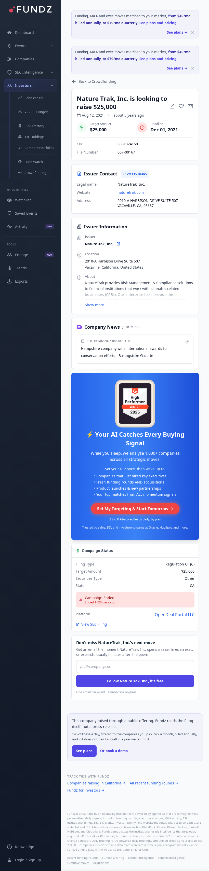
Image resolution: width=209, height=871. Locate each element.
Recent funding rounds (82, 858)
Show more (94, 304)
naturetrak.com (130, 192)
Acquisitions (101, 863)
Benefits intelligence (171, 858)
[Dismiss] (192, 32)
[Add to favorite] (181, 106)
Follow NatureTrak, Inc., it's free (135, 681)
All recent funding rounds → (154, 783)
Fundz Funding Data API (83, 849)
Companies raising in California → (96, 783)
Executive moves (78, 863)
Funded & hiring (113, 858)
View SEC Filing (94, 624)
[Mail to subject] (190, 106)
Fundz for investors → (85, 790)
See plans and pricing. (158, 23)
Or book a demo (114, 751)
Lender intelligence (141, 858)
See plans (84, 751)
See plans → (177, 32)
